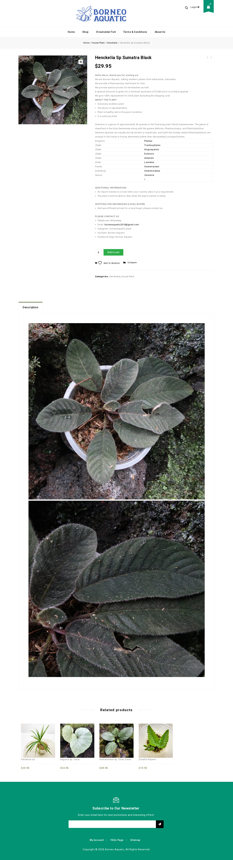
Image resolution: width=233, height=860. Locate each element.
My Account (97, 840)
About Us (160, 32)
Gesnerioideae (152, 171)
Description (30, 307)
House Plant (98, 42)
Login (194, 7)
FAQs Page (117, 840)
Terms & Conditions (135, 32)
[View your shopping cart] (209, 9)
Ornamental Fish (106, 32)
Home (71, 32)
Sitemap (135, 840)
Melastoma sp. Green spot (207, 59)
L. (145, 179)
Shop (85, 32)
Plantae (148, 141)
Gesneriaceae (151, 166)
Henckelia (112, 42)
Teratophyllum (211, 59)
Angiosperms (151, 149)
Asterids (149, 158)
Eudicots (149, 153)
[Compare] (27, 734)
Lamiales (149, 162)
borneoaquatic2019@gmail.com (122, 224)
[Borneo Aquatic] (101, 13)
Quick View (34, 734)
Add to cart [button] (49, 734)
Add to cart (113, 252)
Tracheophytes (152, 145)
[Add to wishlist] (42, 734)
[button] (80, 62)
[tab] (30, 307)
